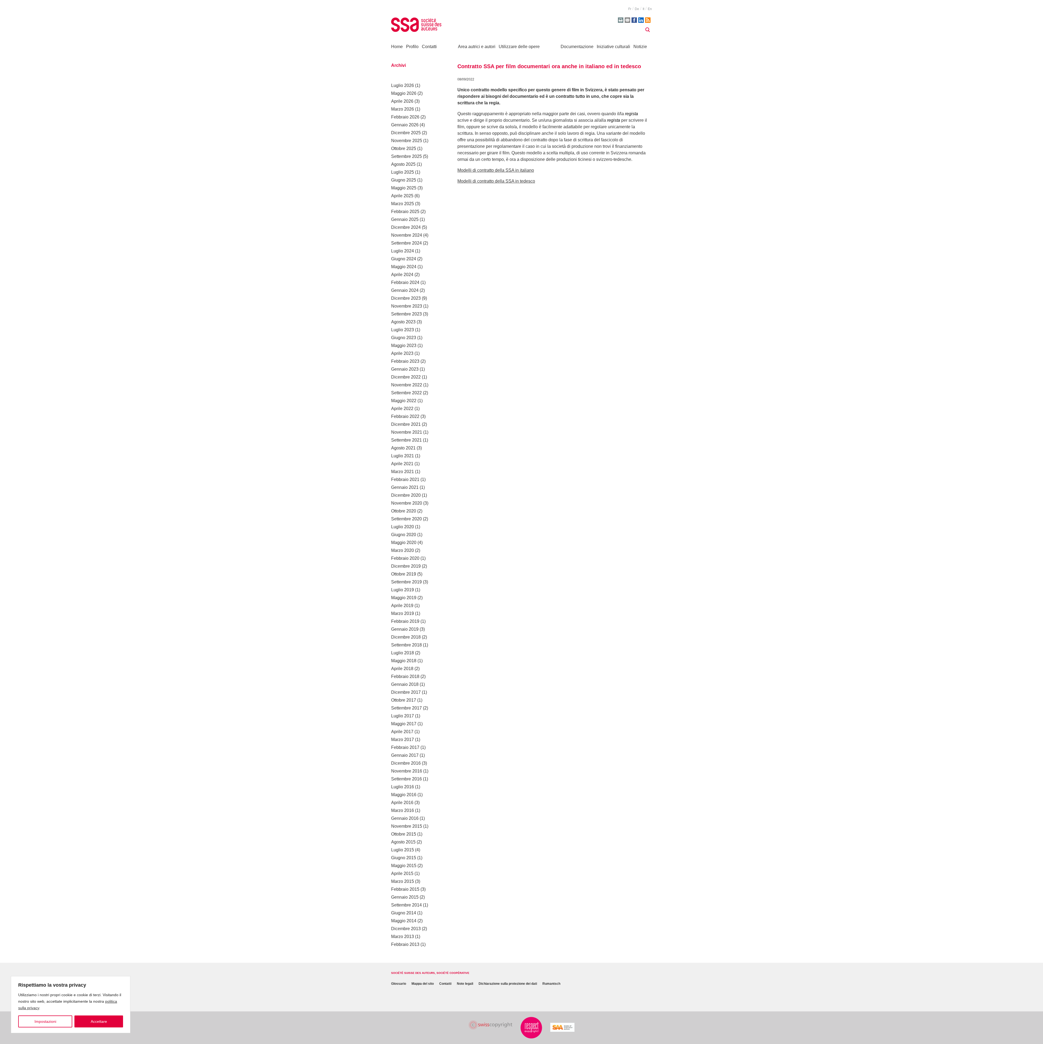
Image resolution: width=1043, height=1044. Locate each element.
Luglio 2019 (402, 589)
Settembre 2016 (406, 779)
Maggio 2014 (403, 920)
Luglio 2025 (402, 172)
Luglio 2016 (402, 786)
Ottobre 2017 (403, 700)
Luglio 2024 (402, 251)
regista (631, 113)
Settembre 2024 (406, 243)
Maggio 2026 (403, 93)
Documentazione (577, 46)
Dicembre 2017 (406, 692)
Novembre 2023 (406, 306)
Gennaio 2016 (405, 818)
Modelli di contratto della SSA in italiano (495, 170)
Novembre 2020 (406, 503)
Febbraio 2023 (405, 361)
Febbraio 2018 (405, 676)
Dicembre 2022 (406, 377)
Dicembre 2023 (406, 298)
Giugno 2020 (403, 534)
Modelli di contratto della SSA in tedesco (496, 181)
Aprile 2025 (402, 195)
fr (629, 9)
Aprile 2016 (402, 802)
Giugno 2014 (403, 913)
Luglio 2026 (402, 85)
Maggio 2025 (403, 188)
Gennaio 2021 (405, 487)
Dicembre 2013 (406, 928)
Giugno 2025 (403, 180)
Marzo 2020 (402, 550)
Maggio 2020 (403, 542)
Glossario (398, 984)
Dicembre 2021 (406, 424)
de (637, 9)
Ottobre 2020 (403, 511)
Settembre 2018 (406, 645)
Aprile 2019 (402, 605)
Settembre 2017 (406, 708)
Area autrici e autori (476, 46)
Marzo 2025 (402, 203)
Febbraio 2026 (405, 117)
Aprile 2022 (402, 408)
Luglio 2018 (402, 653)
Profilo (412, 46)
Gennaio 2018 (405, 684)
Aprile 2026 (402, 101)
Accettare (99, 1021)
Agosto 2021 (403, 448)
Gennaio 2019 (405, 629)
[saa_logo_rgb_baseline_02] (562, 1027)
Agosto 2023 (403, 322)
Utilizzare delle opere (519, 46)
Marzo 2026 (402, 109)
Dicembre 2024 (406, 227)
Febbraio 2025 (405, 211)
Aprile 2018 (402, 668)
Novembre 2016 (406, 771)
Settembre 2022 (406, 392)
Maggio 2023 (403, 345)
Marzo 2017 (402, 739)
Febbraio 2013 (405, 944)
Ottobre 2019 (403, 574)
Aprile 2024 (402, 274)
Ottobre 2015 (403, 834)
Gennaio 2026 (405, 125)
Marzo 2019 (402, 613)
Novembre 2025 (406, 140)
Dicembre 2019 (406, 566)
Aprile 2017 (402, 731)
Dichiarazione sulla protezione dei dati (508, 984)
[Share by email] (627, 20)
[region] (70, 1004)
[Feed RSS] (648, 20)
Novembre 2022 (406, 385)
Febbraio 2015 (405, 889)
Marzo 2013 (402, 936)
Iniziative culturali (613, 46)
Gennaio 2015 (405, 897)
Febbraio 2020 (405, 558)
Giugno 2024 (403, 259)
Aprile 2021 (402, 463)
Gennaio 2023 (405, 369)
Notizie (640, 46)
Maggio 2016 (403, 794)
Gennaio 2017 (405, 755)
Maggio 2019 (403, 597)
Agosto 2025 (403, 164)
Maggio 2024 (403, 266)
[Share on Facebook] (634, 20)
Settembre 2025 (406, 156)
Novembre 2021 (406, 432)
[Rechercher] (647, 30)
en (650, 9)
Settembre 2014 (406, 905)
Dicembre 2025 (406, 132)
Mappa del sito (422, 984)
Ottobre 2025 (403, 148)
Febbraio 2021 (405, 479)
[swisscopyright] (490, 1025)
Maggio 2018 (403, 660)
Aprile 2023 (402, 353)
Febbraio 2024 (405, 282)
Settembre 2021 (406, 440)
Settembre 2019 (406, 582)
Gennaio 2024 (405, 290)
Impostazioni (45, 1021)
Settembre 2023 (406, 314)
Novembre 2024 (406, 235)
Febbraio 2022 (405, 416)
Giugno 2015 (403, 857)
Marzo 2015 (402, 881)
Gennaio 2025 (405, 219)
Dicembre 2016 (406, 763)
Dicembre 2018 (406, 637)
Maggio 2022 (403, 400)
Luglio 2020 (402, 526)
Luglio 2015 (402, 850)
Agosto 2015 (403, 842)
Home (397, 46)
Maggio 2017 (403, 723)
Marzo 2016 (402, 810)
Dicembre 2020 (406, 495)
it (643, 9)
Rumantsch (551, 984)
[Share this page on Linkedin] (641, 20)
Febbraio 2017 (405, 747)
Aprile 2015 (402, 873)
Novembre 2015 (406, 826)
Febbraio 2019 (405, 621)
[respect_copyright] (531, 1028)
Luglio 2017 (402, 716)
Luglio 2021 (402, 456)
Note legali (465, 984)
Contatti (429, 46)
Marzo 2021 (402, 471)
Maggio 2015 (403, 865)
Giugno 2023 (403, 337)
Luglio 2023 (402, 329)
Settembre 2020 (406, 519)
